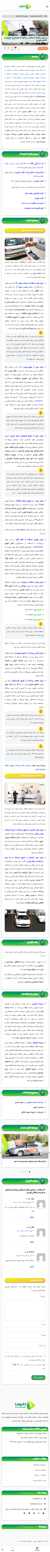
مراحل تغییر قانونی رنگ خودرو (22, 89)
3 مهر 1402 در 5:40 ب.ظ (25, 1231)
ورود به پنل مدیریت (39, 1480)
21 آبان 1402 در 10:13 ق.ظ (25, 1255)
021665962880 (37, 1498)
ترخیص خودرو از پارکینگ (20, 74)
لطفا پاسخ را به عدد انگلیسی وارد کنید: (33, 1367)
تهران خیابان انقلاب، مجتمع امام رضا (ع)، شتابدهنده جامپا (24, 1509)
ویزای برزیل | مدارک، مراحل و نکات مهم (34, 1437)
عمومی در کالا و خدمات (22, 16)
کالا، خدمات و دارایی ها (36, 16)
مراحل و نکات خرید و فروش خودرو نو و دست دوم (30, 1161)
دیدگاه (42, 1296)
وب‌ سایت (42, 1345)
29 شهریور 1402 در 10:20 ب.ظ (24, 1202)
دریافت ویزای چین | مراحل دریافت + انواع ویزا (32, 1433)
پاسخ (32, 1217)
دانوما (40, 1541)
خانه (46, 16)
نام (43, 1324)
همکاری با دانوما (40, 1470)
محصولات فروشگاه (39, 1465)
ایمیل (42, 1334)
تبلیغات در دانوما (40, 1475)
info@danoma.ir (36, 1504)
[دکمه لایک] (15, 47)
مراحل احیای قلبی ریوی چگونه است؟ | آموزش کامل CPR (28, 1441)
